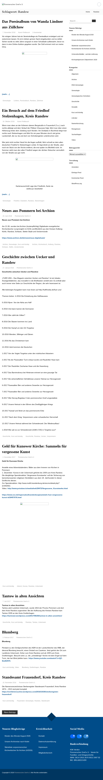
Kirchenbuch (42, 244)
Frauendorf (20, 701)
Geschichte (6, 436)
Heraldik (74, 107)
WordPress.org (77, 183)
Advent (19, 586)
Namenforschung (77, 123)
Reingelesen (76, 129)
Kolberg (51, 244)
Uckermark (39, 586)
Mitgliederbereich (45, 753)
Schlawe (5, 247)
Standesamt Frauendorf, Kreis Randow (34, 677)
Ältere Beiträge (10, 712)
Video (17, 667)
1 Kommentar (37, 32)
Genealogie (7, 101)
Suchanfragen (76, 134)
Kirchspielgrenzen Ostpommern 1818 (84, 60)
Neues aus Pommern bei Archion (28, 211)
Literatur (74, 118)
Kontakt (42, 736)
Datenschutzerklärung (47, 742)
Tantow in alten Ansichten (23, 596)
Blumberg (10, 632)
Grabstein (23, 201)
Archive (5, 244)
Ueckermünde (19, 247)
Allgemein (75, 74)
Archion (34, 244)
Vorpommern (51, 436)
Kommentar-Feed (78, 178)
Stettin (11, 247)
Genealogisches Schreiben (81, 96)
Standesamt (45, 701)
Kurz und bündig (23, 244)
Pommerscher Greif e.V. (23, 216)
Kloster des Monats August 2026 (83, 35)
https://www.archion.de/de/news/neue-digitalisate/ (23, 238)
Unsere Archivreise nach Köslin (82, 40)
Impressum (43, 747)
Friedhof (16, 201)
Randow (33, 101)
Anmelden (75, 167)
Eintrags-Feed (76, 172)
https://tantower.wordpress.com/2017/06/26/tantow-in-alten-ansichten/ (32, 616)
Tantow (34, 622)
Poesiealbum (24, 101)
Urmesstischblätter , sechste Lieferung (85, 54)
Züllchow (40, 101)
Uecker (43, 436)
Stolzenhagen (39, 201)
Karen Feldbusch (24, 32)
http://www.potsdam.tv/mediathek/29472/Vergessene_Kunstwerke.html (38, 488)
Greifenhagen (34, 667)
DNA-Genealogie (77, 85)
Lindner (16, 101)
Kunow (25, 586)
